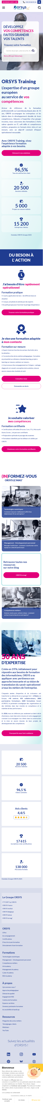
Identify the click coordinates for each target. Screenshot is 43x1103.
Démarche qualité (8, 993)
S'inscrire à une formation (11, 942)
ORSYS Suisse (7, 915)
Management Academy (10, 969)
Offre (4, 932)
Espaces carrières (8, 1003)
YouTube (5, 1030)
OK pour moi (36, 1100)
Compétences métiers (9, 963)
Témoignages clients (9, 1024)
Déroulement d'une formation (12, 945)
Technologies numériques (11, 957)
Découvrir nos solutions (21, 153)
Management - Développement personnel (16, 960)
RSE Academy (7, 976)
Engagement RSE (8, 997)
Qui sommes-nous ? (9, 987)
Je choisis (21, 1100)
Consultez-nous (21, 379)
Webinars (5, 1027)
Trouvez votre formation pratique (21, 312)
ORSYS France (7, 905)
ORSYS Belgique (8, 912)
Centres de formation (9, 1000)
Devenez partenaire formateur (12, 1006)
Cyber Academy (8, 973)
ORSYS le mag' (7, 918)
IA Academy (6, 966)
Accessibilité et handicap (11, 1009)
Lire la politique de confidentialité (11, 1092)
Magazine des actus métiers (12, 1021)
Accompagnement (8, 936)
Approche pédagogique (10, 990)
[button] (3, 7)
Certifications (7, 939)
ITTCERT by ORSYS (9, 902)
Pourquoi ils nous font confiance (21, 733)
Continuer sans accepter (7, 1100)
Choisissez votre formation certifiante (21, 449)
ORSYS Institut (7, 908)
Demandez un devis (21, 386)
